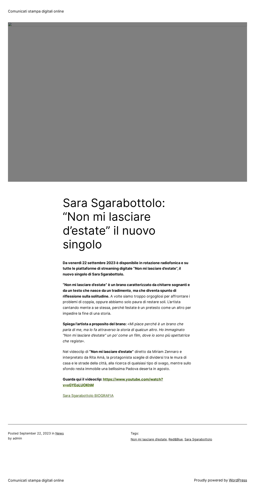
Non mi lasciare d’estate (149, 439)
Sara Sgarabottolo (198, 439)
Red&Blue (176, 439)
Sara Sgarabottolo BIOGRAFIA (88, 395)
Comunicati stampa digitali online (36, 11)
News (59, 433)
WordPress (238, 480)
